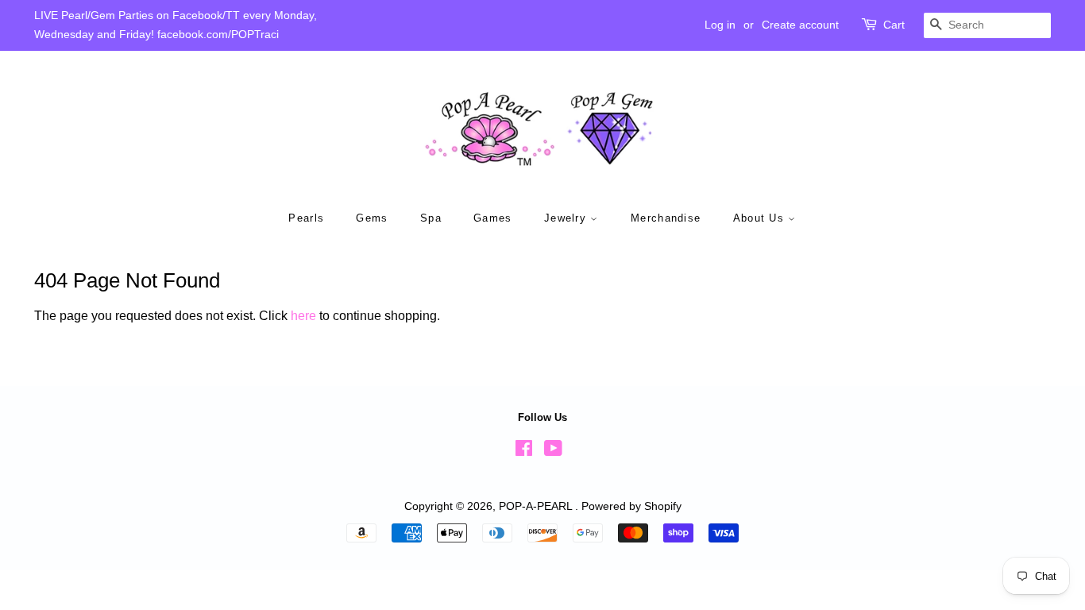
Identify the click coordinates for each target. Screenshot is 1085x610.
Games (492, 218)
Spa (431, 218)
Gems (372, 218)
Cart (894, 24)
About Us (761, 218)
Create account (800, 24)
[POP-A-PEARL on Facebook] (524, 452)
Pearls (306, 218)
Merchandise (666, 218)
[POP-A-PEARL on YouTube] (553, 452)
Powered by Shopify (631, 506)
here (303, 315)
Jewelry (567, 218)
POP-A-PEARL (537, 506)
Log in (720, 24)
